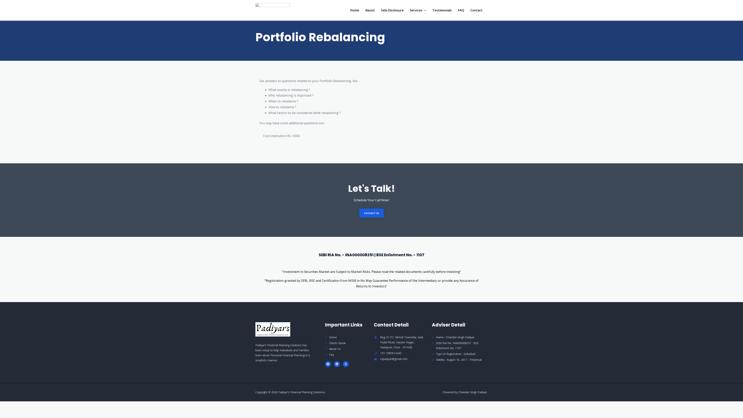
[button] (424, 10)
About (370, 10)
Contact (476, 10)
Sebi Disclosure (392, 10)
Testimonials (442, 10)
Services (416, 10)
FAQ (461, 10)
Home (354, 10)
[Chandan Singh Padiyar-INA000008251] (272, 10)
